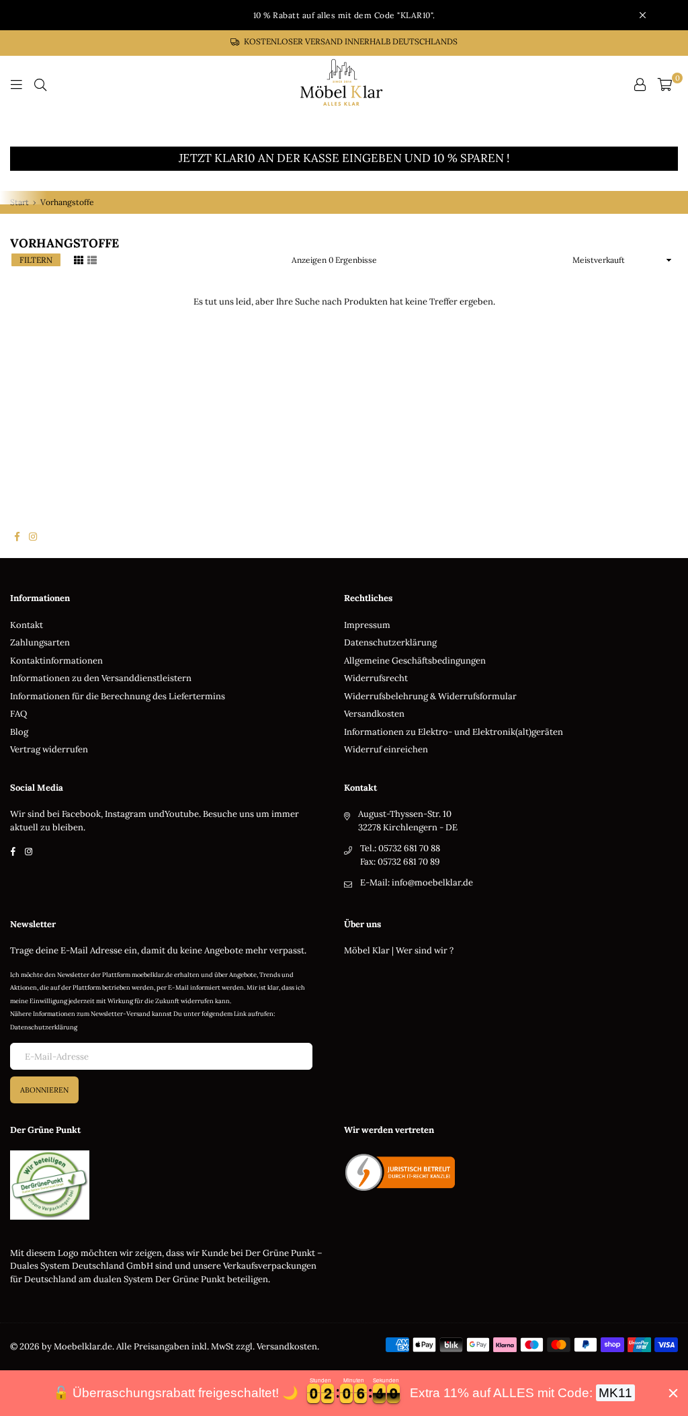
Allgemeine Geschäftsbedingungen (415, 660)
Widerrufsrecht (376, 678)
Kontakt (26, 625)
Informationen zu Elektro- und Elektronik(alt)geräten (453, 732)
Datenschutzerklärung (390, 642)
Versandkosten (374, 713)
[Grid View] (78, 259)
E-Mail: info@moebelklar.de (416, 882)
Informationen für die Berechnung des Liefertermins (117, 696)
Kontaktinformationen (56, 660)
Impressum (367, 625)
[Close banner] (673, 1393)
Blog (19, 732)
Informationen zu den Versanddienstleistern (100, 678)
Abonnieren (44, 1090)
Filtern (35, 260)
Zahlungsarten (40, 642)
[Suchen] (40, 85)
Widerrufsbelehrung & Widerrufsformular (430, 696)
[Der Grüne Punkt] (49, 1216)
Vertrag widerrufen (49, 749)
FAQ (18, 713)
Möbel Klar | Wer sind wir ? (399, 950)
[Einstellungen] (640, 85)
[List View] (92, 259)
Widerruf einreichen (386, 749)
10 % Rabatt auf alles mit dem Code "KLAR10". (344, 15)
